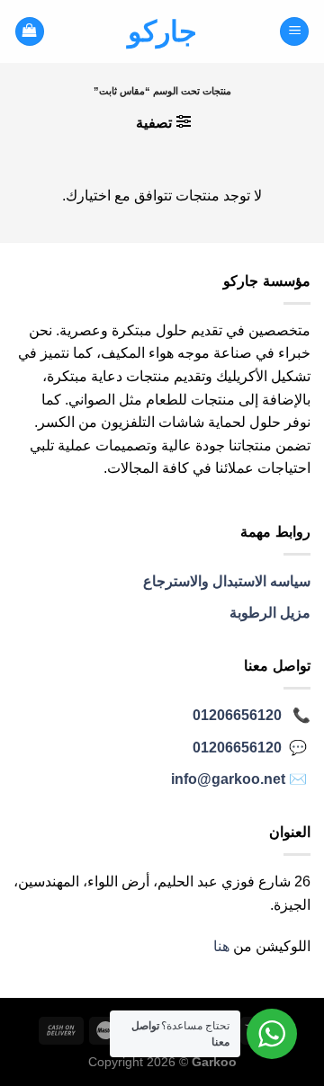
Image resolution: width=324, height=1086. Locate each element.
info (228, 779)
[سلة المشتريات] (29, 32)
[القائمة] (294, 32)
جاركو (162, 31)
